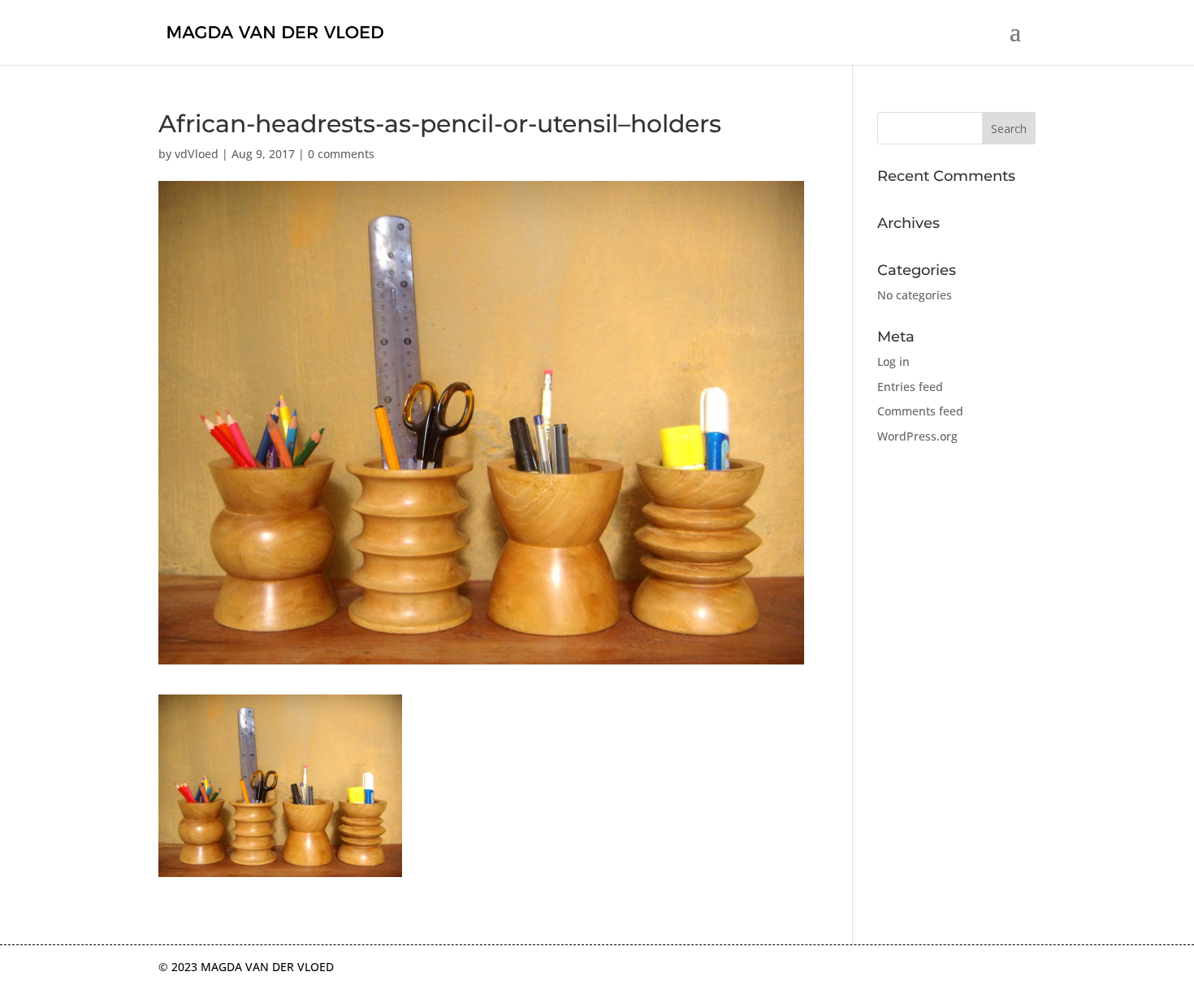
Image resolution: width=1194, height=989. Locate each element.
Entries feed (910, 386)
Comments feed (920, 411)
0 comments (341, 153)
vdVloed (196, 153)
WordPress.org (917, 436)
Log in (893, 361)
